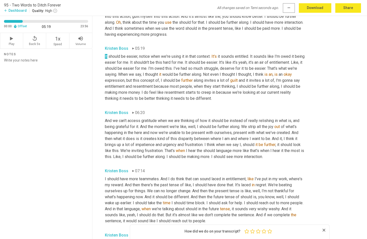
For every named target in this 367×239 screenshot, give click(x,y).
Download (315, 8)
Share (348, 8)
